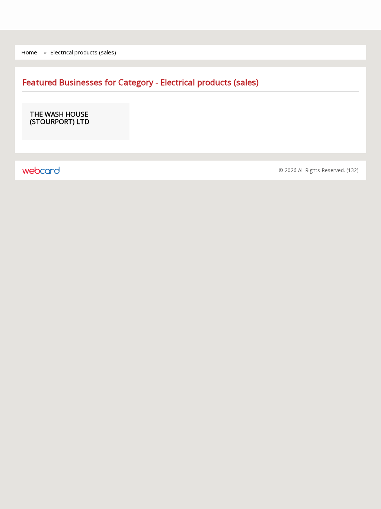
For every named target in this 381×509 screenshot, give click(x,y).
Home (29, 52)
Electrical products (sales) (83, 52)
